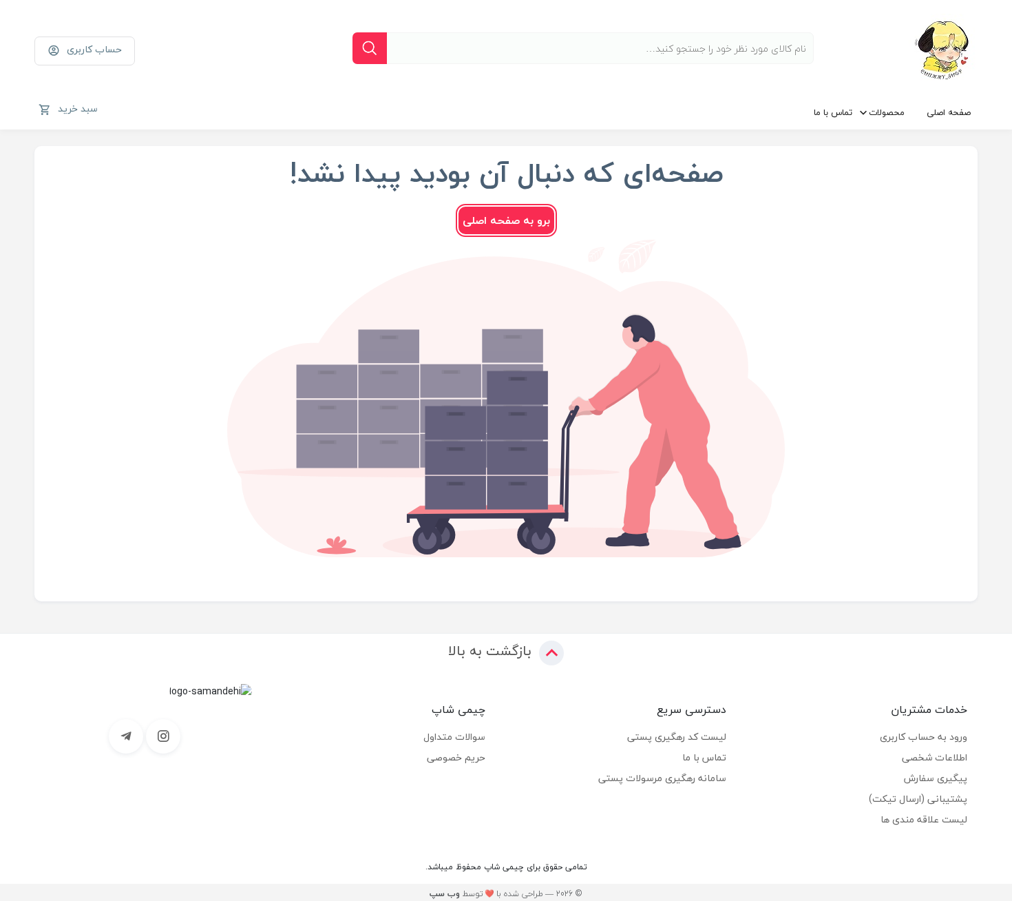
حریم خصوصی (456, 757)
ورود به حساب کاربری (923, 736)
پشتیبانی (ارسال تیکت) (918, 798)
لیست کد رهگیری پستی (676, 736)
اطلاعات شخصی (934, 757)
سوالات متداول (454, 736)
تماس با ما (833, 112)
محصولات (887, 112)
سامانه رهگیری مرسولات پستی (662, 778)
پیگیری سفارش (935, 778)
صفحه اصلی (949, 112)
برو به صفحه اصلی (506, 220)
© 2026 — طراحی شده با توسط (506, 894)
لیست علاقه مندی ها (924, 819)
